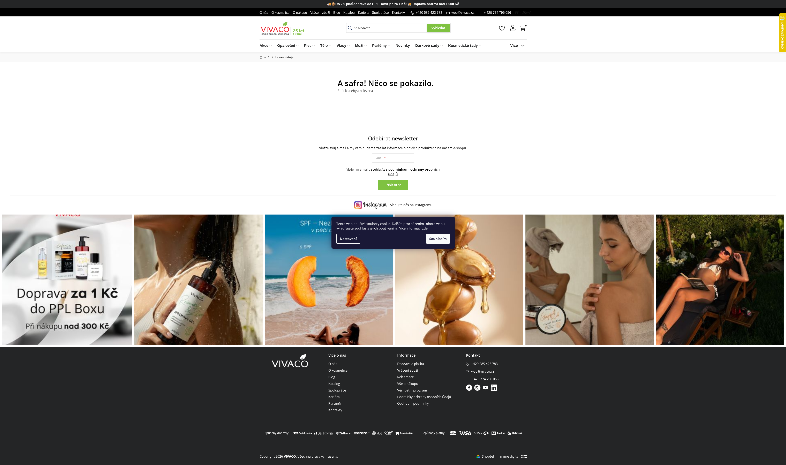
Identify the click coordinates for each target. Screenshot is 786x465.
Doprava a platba (410, 364)
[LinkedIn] (494, 388)
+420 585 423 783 (429, 12)
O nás (264, 12)
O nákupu (300, 12)
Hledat (438, 28)
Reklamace (405, 377)
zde (425, 228)
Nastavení (348, 239)
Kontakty (398, 12)
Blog (336, 12)
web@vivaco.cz (462, 12)
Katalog (349, 12)
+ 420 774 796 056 (497, 12)
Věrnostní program (412, 390)
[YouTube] (485, 388)
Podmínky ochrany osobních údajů (424, 397)
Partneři (334, 403)
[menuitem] (267, 46)
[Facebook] (469, 388)
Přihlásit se (393, 185)
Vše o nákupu (407, 383)
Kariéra (363, 12)
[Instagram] (477, 388)
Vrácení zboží (320, 12)
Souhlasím (438, 239)
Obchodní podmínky (413, 403)
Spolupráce (380, 12)
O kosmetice (280, 12)
